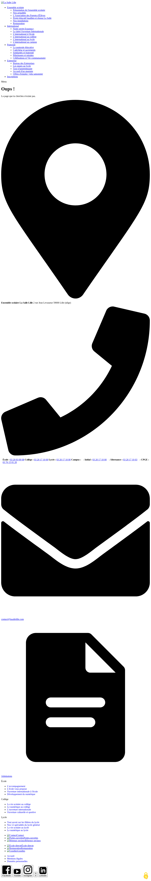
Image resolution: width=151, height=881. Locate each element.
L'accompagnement (16, 786)
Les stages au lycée (22, 66)
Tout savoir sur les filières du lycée (23, 822)
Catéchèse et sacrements (24, 50)
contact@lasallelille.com (12, 619)
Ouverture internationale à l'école (22, 791)
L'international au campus (25, 42)
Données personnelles (17, 861)
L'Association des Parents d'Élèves (29, 15)
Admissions (6, 776)
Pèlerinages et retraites (23, 55)
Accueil (10, 856)
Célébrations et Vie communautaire (29, 58)
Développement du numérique (21, 794)
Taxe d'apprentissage (22, 68)
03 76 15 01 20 (10, 462)
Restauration (19, 23)
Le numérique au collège (18, 807)
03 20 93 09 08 (17, 459)
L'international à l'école (24, 34)
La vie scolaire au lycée (18, 827)
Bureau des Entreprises (23, 63)
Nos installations (20, 21)
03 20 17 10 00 (41, 459)
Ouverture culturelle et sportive (21, 812)
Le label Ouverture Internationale (28, 31)
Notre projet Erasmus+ (23, 28)
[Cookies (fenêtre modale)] (146, 876)
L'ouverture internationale (19, 809)
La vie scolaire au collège (19, 804)
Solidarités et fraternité (23, 52)
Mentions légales (15, 858)
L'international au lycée (24, 39)
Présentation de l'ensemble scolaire (29, 10)
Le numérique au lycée (17, 830)
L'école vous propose (17, 789)
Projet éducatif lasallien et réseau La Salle (32, 18)
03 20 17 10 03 (130, 459)
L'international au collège (24, 36)
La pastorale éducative (23, 47)
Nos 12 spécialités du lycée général (23, 825)
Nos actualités (19, 13)
